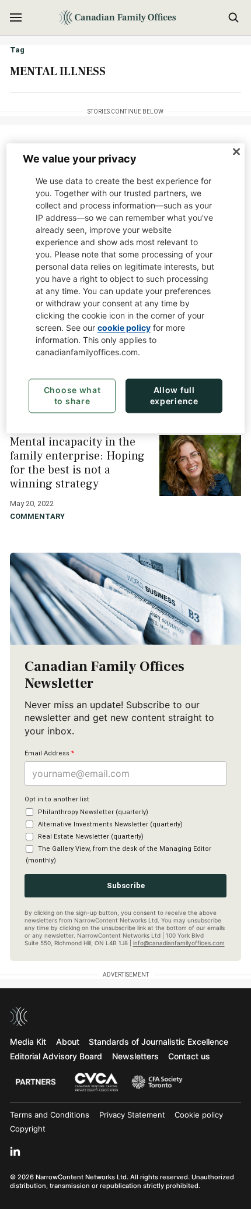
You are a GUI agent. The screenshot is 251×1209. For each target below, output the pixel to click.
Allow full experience (174, 395)
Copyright (28, 1128)
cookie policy (124, 328)
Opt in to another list (57, 799)
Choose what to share (72, 395)
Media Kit (28, 1042)
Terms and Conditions (49, 1114)
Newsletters (135, 1056)
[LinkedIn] (15, 1151)
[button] (16, 17)
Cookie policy (199, 1114)
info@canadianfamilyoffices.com (179, 942)
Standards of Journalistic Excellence (158, 1042)
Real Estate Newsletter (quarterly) (91, 836)
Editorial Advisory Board (56, 1056)
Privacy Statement (132, 1114)
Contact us (189, 1056)
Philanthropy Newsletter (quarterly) (93, 812)
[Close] (236, 152)
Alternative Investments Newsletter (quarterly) (110, 824)
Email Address (49, 753)
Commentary (37, 516)
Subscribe (126, 885)
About (67, 1042)
